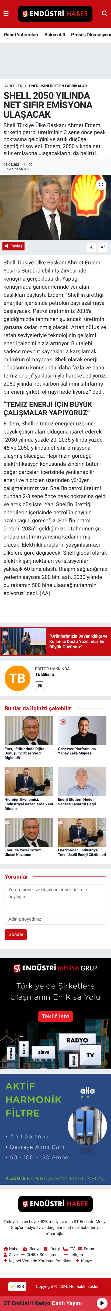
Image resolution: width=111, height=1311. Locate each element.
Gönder (15, 934)
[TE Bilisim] (17, 677)
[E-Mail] (39, 685)
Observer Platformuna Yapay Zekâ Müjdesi (77, 751)
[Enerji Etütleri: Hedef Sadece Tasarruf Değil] (82, 781)
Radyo (35, 1248)
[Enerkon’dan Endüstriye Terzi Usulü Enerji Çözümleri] (82, 832)
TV (72, 1248)
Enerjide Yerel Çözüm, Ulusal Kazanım (23, 852)
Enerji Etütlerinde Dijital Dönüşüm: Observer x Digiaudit (25, 753)
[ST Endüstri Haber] (55, 14)
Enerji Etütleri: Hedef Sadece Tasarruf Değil (77, 801)
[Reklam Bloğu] (55, 1013)
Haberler (13, 86)
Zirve (13, 1254)
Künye (86, 1260)
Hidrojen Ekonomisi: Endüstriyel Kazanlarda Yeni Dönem (29, 804)
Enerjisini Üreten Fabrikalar (58, 86)
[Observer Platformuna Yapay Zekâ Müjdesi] (82, 730)
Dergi (55, 1248)
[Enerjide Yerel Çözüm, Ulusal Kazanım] (29, 832)
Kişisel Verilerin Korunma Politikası (40, 1260)
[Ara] (104, 13)
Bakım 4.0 (54, 34)
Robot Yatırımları (21, 34)
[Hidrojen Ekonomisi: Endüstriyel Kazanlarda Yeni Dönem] (29, 781)
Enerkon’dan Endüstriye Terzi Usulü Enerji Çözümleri (82, 852)
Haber (14, 1248)
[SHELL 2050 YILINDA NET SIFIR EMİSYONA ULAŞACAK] (55, 207)
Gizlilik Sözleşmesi (43, 1254)
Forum (89, 1248)
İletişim (76, 1254)
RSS (20, 1286)
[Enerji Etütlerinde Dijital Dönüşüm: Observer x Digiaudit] (29, 730)
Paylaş (16, 246)
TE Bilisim (44, 674)
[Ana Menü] (6, 13)
